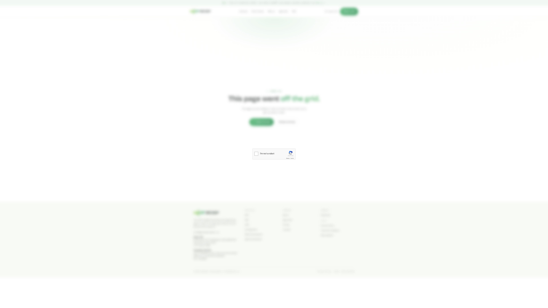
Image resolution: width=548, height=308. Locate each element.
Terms (292, 158)
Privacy (288, 158)
